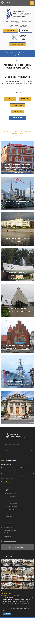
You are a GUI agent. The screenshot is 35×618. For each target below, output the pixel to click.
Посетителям (17, 105)
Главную (10, 99)
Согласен (7, 614)
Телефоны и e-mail (23, 52)
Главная (16, 61)
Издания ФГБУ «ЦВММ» (10, 510)
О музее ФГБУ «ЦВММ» (10, 497)
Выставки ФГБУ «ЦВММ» (10, 503)
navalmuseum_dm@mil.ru (10, 541)
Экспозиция (9, 556)
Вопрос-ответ (11, 52)
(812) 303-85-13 (7, 537)
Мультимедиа (18, 44)
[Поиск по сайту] (15, 55)
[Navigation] (32, 3)
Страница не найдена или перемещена (18, 66)
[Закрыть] (33, 597)
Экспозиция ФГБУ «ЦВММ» (11, 500)
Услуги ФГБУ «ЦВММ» (9, 513)
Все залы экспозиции (8, 591)
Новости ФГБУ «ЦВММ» (10, 493)
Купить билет (17, 118)
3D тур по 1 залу (6, 593)
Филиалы (25, 31)
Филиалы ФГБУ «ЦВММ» (10, 506)
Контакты (24, 99)
